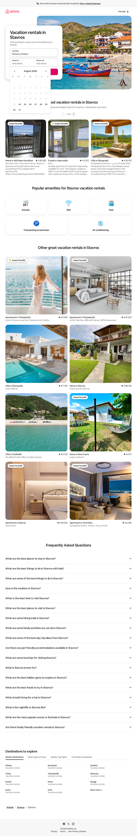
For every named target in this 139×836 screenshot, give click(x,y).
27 (35, 104)
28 (41, 104)
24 (20, 104)
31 (20, 110)
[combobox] (34, 54)
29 (46, 104)
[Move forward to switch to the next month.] (46, 71)
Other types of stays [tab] (37, 757)
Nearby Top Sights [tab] (59, 757)
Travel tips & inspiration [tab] (81, 757)
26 (30, 104)
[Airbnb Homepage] (12, 11)
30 (14, 110)
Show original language (90, 3)
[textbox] (22, 63)
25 (25, 104)
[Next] (73, 114)
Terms (62, 831)
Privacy (54, 831)
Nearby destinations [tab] (14, 757)
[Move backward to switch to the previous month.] (14, 71)
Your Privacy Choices (77, 831)
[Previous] (63, 114)
